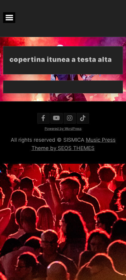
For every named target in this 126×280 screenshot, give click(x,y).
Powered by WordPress (63, 128)
